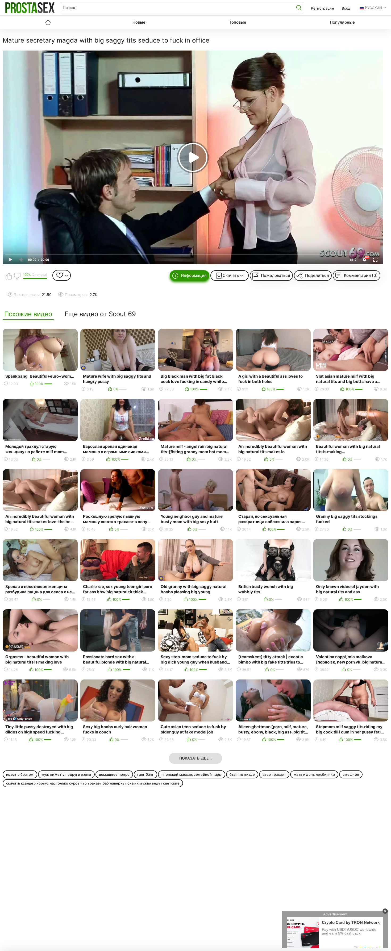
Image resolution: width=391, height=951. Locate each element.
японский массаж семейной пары (191, 774)
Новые (138, 22)
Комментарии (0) (361, 275)
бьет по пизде (242, 774)
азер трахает (274, 774)
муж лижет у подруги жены (66, 774)
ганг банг (145, 774)
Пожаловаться (275, 275)
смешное (351, 774)
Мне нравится (8, 276)
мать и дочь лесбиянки (314, 774)
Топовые (237, 22)
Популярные (342, 22)
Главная (48, 22)
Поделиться (317, 275)
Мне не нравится (17, 276)
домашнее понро (114, 774)
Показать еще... (195, 758)
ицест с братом (20, 774)
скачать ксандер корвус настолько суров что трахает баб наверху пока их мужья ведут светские (93, 783)
